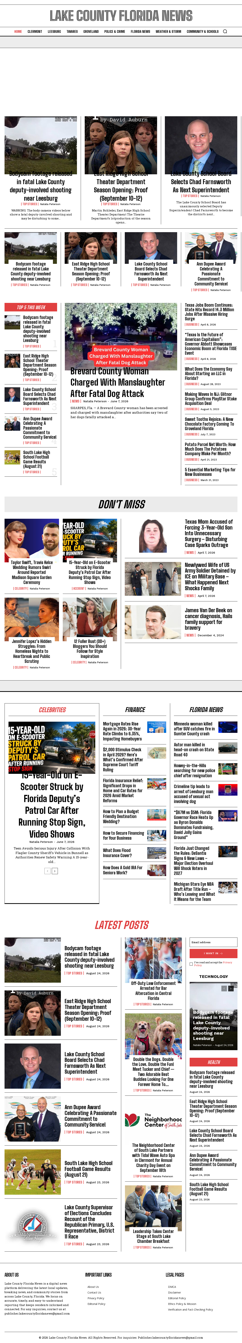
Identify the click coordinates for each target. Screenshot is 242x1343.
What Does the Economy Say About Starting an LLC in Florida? (208, 373)
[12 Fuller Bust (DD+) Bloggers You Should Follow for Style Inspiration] (90, 619)
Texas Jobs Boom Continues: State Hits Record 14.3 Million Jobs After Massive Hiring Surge (209, 312)
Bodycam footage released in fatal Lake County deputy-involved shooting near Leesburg (31, 271)
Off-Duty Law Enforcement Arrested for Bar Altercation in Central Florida (153, 991)
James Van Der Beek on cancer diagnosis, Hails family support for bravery (208, 619)
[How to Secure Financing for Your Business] (156, 835)
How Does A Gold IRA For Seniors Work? (123, 870)
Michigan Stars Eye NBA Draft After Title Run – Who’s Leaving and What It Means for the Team (194, 892)
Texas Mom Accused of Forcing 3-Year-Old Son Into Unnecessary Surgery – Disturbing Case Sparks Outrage (209, 533)
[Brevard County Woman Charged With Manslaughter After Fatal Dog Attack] (121, 336)
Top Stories (29, 204)
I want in (211, 953)
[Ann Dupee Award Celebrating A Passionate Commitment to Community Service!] (211, 248)
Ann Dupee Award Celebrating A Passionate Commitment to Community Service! (211, 274)
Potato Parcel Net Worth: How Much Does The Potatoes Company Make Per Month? (210, 449)
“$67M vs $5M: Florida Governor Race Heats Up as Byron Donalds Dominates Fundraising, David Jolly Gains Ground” (193, 825)
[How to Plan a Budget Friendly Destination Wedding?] (156, 814)
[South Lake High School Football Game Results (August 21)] (12, 457)
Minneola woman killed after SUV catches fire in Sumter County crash (194, 728)
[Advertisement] (121, 76)
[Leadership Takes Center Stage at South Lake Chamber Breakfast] (153, 1208)
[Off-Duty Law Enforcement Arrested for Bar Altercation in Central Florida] (153, 960)
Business (192, 324)
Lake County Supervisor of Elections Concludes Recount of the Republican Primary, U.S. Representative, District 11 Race (89, 1222)
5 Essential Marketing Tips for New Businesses (210, 472)
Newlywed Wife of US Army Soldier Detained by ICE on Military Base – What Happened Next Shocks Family (210, 576)
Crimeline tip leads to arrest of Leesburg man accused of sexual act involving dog (193, 794)
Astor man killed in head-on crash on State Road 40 (194, 749)
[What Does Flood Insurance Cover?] (156, 853)
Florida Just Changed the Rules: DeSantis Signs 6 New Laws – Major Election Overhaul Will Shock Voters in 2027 (193, 861)
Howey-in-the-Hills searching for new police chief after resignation (194, 770)
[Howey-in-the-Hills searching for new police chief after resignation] (227, 769)
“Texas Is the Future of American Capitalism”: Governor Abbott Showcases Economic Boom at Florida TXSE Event (211, 344)
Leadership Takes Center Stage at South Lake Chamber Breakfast (153, 1236)
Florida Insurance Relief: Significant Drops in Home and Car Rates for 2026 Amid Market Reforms (123, 790)
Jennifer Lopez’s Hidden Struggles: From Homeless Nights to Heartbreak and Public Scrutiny (31, 651)
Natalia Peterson (50, 204)
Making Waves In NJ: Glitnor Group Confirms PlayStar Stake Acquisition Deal (211, 399)
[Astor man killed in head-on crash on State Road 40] (227, 748)
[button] (225, 31)
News (75, 401)
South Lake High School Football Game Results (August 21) (36, 459)
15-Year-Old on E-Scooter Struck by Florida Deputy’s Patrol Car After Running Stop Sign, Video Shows (90, 572)
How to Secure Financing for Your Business (123, 836)
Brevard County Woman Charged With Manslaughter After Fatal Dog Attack (118, 382)
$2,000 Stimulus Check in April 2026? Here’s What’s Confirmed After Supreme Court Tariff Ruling (123, 759)
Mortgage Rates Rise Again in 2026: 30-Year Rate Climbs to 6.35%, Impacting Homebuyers (122, 731)
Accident (79, 588)
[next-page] (55, 871)
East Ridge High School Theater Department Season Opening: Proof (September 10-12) (91, 271)
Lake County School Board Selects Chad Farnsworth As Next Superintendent (201, 182)
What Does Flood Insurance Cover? (117, 853)
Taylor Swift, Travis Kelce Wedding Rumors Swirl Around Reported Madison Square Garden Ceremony (32, 572)
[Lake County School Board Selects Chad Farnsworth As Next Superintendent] (201, 145)
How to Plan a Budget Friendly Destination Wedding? (121, 816)
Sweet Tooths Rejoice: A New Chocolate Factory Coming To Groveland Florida (209, 424)
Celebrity (21, 588)
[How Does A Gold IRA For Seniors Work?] (156, 870)
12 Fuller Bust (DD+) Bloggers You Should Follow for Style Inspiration (90, 649)
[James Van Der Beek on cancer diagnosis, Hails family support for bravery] (153, 622)
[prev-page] (47, 871)
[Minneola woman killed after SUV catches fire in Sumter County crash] (227, 727)
